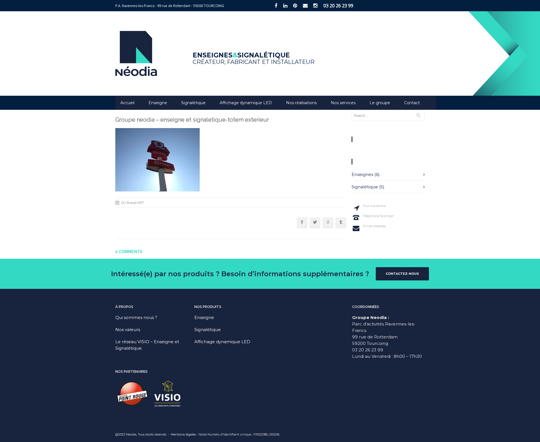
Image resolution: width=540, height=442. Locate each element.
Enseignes (362, 174)
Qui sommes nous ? (136, 317)
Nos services (343, 102)
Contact (412, 102)
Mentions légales (183, 434)
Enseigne (157, 102)
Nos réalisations (301, 102)
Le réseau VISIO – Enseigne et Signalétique (147, 345)
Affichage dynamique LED (246, 102)
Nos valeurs (127, 329)
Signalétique (193, 102)
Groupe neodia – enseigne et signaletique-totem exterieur (192, 119)
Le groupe (380, 102)
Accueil (127, 102)
